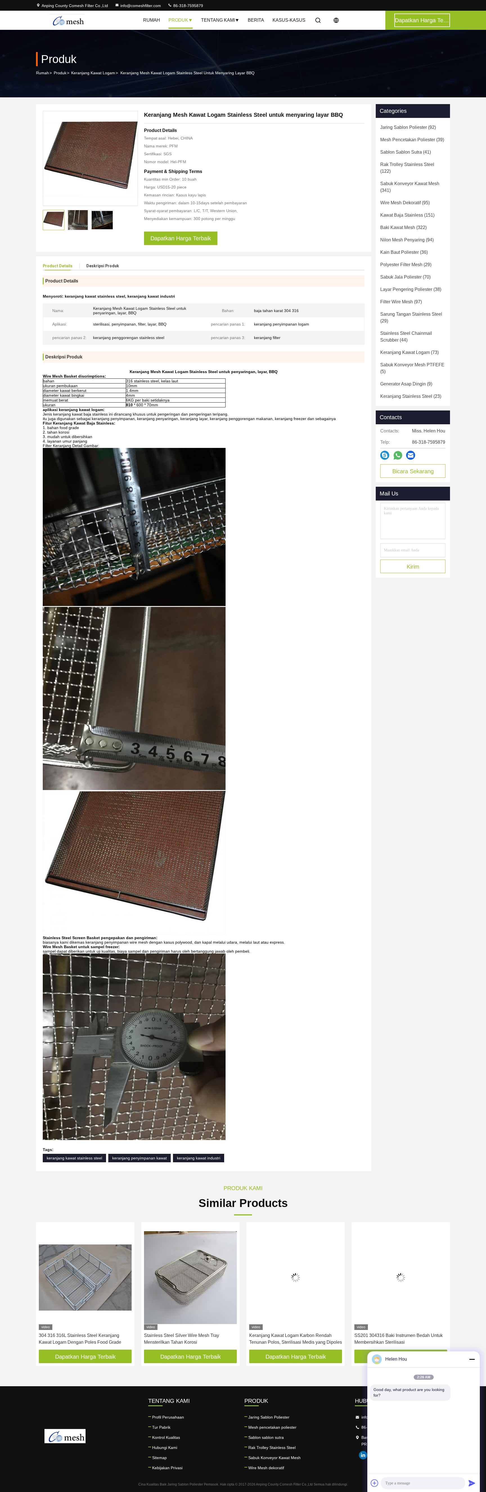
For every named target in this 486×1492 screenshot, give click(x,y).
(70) (405, 277)
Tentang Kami (218, 20)
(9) (406, 384)
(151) (407, 215)
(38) (410, 289)
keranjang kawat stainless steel (74, 1158)
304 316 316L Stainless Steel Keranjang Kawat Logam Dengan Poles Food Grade (80, 1339)
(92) (408, 127)
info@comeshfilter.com (140, 5)
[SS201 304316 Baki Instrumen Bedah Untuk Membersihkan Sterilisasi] (400, 1277)
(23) (410, 396)
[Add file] (375, 1483)
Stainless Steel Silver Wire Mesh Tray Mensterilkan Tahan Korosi (181, 1339)
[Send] (471, 1483)
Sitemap (159, 1457)
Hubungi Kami (164, 1447)
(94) (407, 239)
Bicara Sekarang (413, 471)
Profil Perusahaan (168, 1417)
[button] (46, 1288)
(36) (404, 252)
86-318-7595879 (187, 5)
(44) (406, 336)
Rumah (151, 20)
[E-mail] (410, 455)
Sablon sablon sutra (266, 1437)
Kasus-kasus (289, 20)
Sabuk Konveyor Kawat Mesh (274, 1457)
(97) (401, 301)
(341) (409, 187)
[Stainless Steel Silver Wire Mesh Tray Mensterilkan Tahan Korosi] (190, 1277)
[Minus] (472, 1359)
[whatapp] (398, 455)
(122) (407, 168)
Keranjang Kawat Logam (93, 73)
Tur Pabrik (161, 1427)
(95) (405, 202)
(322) (403, 227)
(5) (412, 368)
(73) (409, 352)
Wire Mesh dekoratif (266, 1468)
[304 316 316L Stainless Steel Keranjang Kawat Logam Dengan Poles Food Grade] (85, 1277)
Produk (178, 20)
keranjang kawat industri (198, 1158)
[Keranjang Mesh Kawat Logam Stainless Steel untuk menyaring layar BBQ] (90, 158)
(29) (405, 264)
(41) (405, 152)
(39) (412, 139)
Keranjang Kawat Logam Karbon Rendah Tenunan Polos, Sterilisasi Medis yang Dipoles (295, 1339)
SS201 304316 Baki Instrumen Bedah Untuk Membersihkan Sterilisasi (398, 1339)
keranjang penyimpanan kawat (139, 1158)
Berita (256, 20)
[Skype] (384, 455)
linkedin (363, 1455)
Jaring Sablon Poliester (268, 1417)
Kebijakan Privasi (167, 1468)
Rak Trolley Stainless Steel (272, 1447)
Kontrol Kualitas (166, 1437)
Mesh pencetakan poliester (272, 1427)
